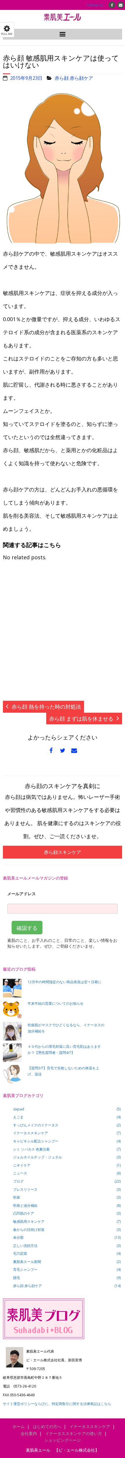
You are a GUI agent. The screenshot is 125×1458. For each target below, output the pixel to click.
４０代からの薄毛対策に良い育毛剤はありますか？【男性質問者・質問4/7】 (64, 1049)
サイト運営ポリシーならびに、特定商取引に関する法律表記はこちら (57, 1403)
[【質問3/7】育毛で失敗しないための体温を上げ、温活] (12, 1074)
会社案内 (29, 1433)
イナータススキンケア (89, 1426)
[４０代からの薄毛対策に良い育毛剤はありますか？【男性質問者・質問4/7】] (12, 1052)
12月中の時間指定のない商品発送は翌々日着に (64, 981)
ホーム (18, 1426)
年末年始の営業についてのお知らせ (55, 1003)
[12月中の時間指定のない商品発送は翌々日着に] (12, 988)
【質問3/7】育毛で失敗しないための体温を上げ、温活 (63, 1071)
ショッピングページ (62, 1440)
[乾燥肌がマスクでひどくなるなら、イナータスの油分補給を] (12, 1031)
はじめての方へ (47, 1426)
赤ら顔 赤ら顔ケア (74, 78)
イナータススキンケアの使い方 (73, 1433)
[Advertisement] (62, 633)
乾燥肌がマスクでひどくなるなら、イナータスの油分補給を (66, 1028)
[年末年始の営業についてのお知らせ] (12, 1009)
